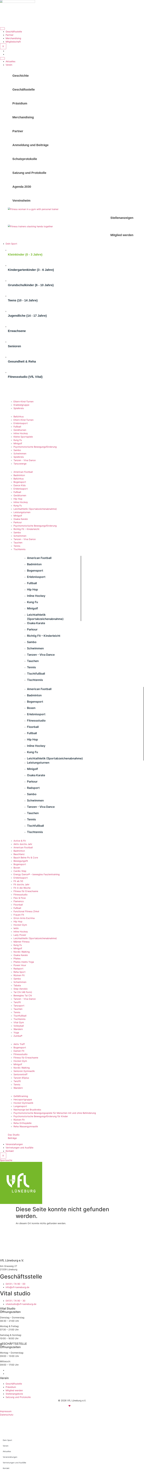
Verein (9, 64)
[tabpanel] (76, 405)
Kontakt (10, 1151)
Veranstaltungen (14, 1144)
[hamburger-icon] (2, 28)
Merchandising (13, 38)
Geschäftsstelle (14, 31)
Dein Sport (11, 243)
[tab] (75, 254)
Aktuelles (10, 61)
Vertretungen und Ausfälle (19, 1147)
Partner (10, 35)
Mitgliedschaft (13, 41)
